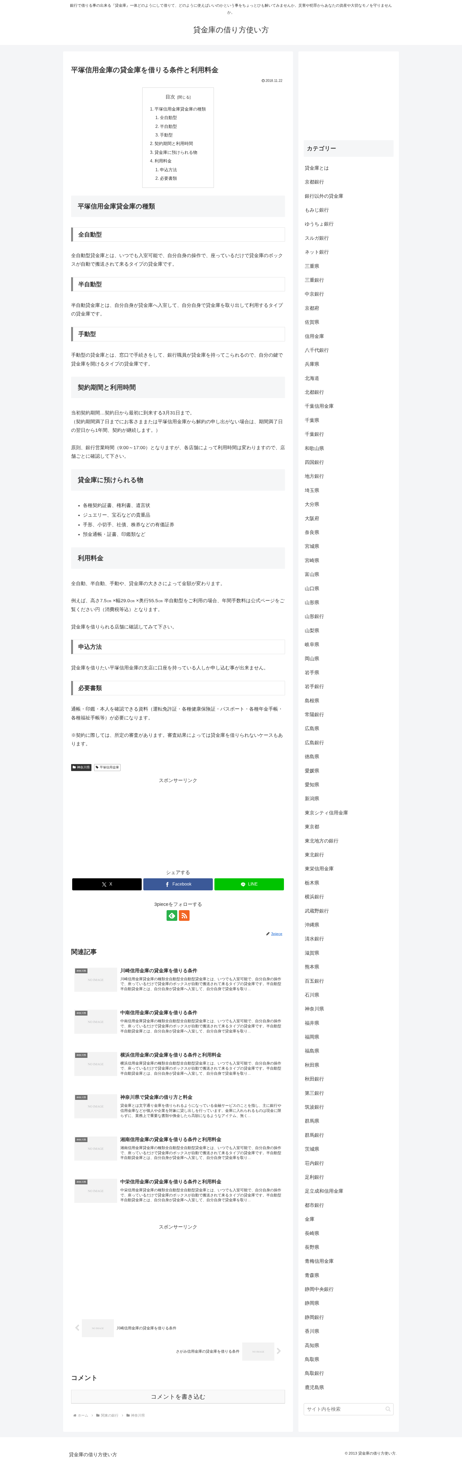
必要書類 (168, 178)
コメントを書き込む (178, 1396)
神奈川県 (83, 767)
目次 (170, 97)
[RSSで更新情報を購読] (184, 915)
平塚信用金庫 (109, 767)
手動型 (166, 134)
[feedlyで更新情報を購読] (172, 915)
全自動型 (168, 117)
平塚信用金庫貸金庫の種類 (180, 108)
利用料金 (163, 160)
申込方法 (168, 169)
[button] (388, 1409)
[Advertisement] (178, 822)
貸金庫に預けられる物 (176, 152)
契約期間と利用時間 (174, 143)
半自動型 (168, 126)
